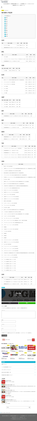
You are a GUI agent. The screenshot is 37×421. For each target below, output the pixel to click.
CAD (6, 21)
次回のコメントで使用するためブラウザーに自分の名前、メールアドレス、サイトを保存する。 (17, 332)
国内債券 (9, 388)
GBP (6, 25)
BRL (6, 19)
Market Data (21, 5)
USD (6, 34)
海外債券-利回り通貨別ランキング (15, 3)
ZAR (6, 36)
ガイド (24, 5)
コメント (3, 310)
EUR (6, 23)
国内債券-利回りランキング (16, 5)
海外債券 (3, 10)
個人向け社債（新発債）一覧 (7, 3)
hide (9, 15)
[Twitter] (18, 297)
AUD (6, 17)
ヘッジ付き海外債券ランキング (23, 3)
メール (2, 324)
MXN (6, 30)
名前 (2, 319)
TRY (6, 32)
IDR (6, 26)
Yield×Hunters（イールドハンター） (16, 418)
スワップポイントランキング (31, 3)
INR (6, 28)
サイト (2, 328)
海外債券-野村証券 (8, 380)
